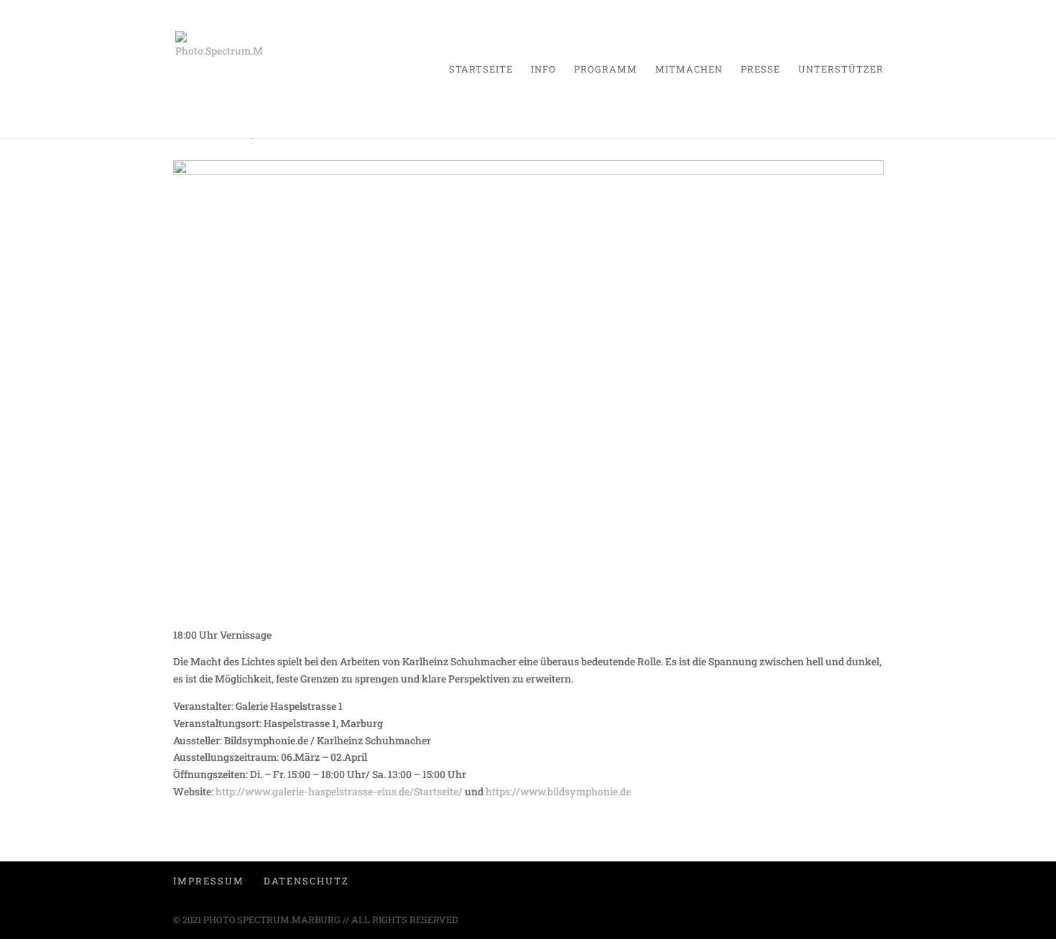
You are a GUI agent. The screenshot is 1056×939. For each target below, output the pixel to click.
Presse (760, 69)
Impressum (208, 880)
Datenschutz (306, 880)
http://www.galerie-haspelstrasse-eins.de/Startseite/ (340, 791)
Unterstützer (841, 69)
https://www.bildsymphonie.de (558, 791)
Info (543, 69)
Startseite (481, 69)
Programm (605, 69)
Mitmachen (689, 69)
